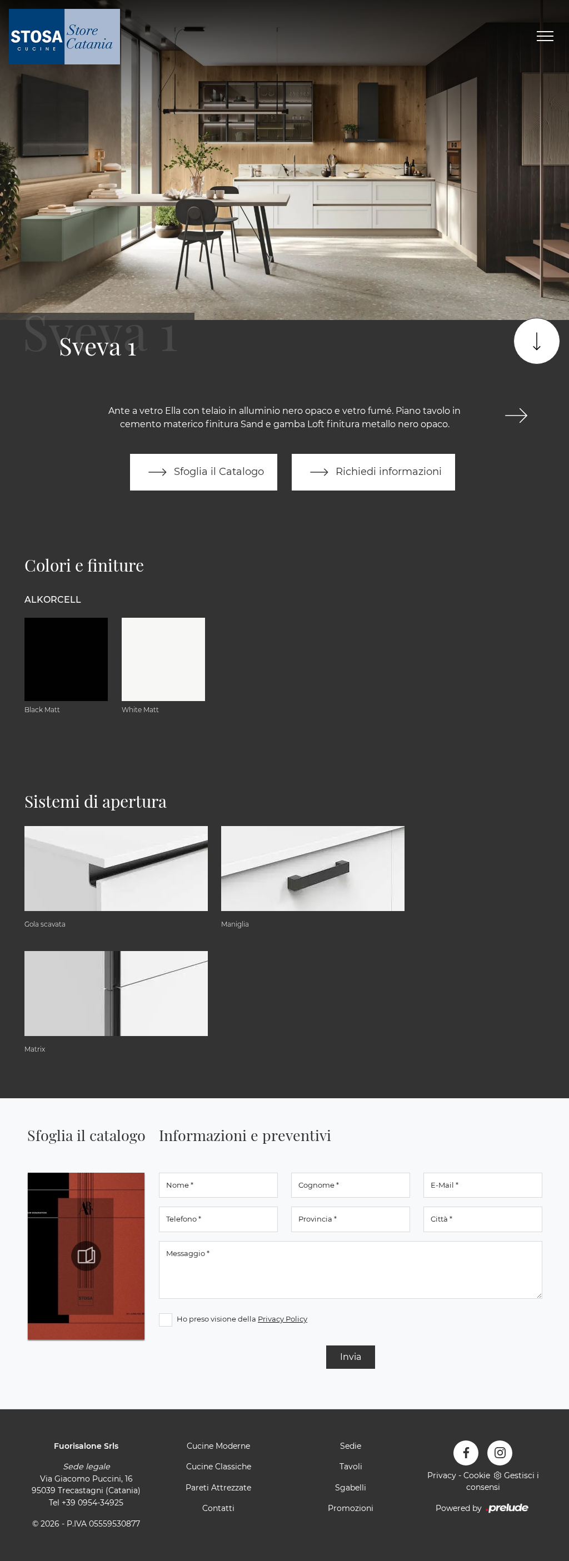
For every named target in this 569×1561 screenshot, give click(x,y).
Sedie (350, 1446)
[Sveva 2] (516, 415)
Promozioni (350, 1508)
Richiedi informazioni (387, 471)
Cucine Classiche (218, 1467)
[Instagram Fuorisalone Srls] (499, 1452)
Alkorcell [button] (52, 599)
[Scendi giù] (536, 341)
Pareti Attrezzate (218, 1488)
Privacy (441, 1475)
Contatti (218, 1508)
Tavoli (351, 1467)
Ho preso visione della (242, 1318)
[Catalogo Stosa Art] (86, 1256)
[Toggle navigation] (545, 36)
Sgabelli (350, 1488)
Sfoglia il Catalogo (217, 471)
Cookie (476, 1475)
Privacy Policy (282, 1318)
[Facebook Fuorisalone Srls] (465, 1452)
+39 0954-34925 (92, 1503)
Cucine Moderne (218, 1446)
